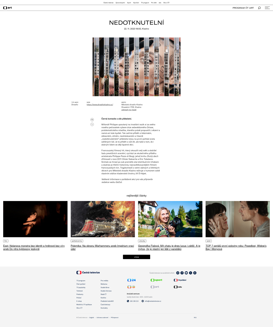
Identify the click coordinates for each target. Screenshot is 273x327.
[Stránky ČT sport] (156, 281)
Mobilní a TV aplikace (84, 304)
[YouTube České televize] (186, 274)
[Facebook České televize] (182, 274)
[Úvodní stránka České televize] (88, 274)
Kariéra (103, 298)
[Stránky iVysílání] (185, 280)
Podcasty (79, 294)
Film (5, 241)
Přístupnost (114, 317)
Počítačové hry (77, 241)
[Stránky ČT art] (155, 288)
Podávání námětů (107, 301)
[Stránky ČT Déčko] (131, 288)
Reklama (104, 284)
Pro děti (154, 3)
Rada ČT (104, 294)
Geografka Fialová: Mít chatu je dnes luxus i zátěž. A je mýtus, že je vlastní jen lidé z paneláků (169, 247)
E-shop (79, 301)
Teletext (79, 291)
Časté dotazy (105, 304)
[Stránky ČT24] (131, 281)
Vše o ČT (166, 3)
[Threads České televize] (195, 274)
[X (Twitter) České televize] (190, 274)
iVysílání (136, 3)
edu (160, 3)
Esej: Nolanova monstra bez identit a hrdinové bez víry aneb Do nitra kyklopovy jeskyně (34, 247)
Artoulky (142, 241)
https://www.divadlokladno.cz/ (100, 104)
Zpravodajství (120, 3)
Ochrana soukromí (102, 317)
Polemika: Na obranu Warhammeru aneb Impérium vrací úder (102, 247)
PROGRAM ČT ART (243, 8)
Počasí (78, 298)
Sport (129, 3)
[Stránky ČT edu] (185, 287)
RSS (195, 317)
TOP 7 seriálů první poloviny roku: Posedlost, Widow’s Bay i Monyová (236, 247)
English (91, 317)
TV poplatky (80, 287)
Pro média (104, 280)
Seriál (209, 241)
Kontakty (104, 308)
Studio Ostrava (106, 291)
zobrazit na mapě (128, 109)
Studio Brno (105, 287)
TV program (145, 3)
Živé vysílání (80, 284)
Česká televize (108, 3)
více (136, 257)
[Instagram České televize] (177, 274)
